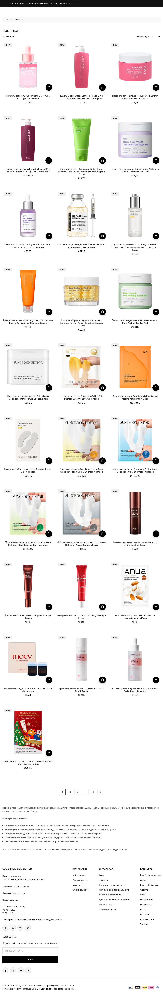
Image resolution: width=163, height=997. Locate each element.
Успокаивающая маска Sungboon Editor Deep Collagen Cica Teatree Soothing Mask (28, 543)
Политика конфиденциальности (114, 889)
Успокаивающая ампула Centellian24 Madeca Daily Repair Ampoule (135, 690)
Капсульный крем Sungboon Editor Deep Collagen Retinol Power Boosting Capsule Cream (81, 323)
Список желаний (80, 889)
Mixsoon (144, 914)
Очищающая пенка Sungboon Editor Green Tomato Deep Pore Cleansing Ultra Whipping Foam (81, 171)
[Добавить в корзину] (49, 87)
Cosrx (143, 894)
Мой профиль (78, 875)
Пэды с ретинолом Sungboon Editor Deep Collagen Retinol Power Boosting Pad (28, 397)
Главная (8, 19)
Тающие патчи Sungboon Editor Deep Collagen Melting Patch (28, 470)
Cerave (144, 889)
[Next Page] (100, 792)
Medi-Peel (145, 904)
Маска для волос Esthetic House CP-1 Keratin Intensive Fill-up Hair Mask (135, 97)
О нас (102, 875)
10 (93, 791)
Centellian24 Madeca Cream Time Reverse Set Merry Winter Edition (28, 763)
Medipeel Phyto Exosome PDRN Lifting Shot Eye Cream (81, 617)
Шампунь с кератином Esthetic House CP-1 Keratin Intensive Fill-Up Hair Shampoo (81, 97)
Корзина (76, 884)
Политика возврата (108, 904)
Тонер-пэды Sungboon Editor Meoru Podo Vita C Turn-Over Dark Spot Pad (135, 170)
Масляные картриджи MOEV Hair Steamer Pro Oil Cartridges (28, 690)
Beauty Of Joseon (149, 884)
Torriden (144, 924)
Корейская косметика (150, 875)
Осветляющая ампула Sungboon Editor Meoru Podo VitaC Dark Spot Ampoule (28, 246)
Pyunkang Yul (147, 919)
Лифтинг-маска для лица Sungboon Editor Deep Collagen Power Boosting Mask (81, 543)
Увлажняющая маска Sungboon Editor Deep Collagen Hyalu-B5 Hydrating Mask (135, 470)
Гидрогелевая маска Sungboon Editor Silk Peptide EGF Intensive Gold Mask (81, 397)
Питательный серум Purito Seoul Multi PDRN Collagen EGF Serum (28, 97)
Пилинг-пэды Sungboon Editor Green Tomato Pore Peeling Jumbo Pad (135, 322)
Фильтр (10, 36)
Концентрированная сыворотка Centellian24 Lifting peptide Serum (135, 543)
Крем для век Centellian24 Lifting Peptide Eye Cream (28, 617)
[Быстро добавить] (102, 87)
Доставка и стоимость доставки (114, 899)
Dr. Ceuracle (146, 899)
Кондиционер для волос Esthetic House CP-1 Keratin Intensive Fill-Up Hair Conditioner (28, 170)
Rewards (103, 880)
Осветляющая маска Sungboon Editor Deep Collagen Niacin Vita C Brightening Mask (81, 470)
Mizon (143, 909)
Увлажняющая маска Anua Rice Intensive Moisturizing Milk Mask (135, 617)
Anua (143, 880)
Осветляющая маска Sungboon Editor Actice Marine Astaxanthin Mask (135, 397)
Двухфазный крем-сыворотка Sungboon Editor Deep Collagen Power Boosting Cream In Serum (135, 247)
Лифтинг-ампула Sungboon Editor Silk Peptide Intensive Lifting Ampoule (81, 246)
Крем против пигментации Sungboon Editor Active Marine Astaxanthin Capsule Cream (28, 322)
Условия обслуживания (110, 894)
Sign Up (30, 959)
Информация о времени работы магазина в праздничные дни (33, 919)
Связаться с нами (107, 909)
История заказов (80, 880)
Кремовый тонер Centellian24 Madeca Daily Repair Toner (81, 690)
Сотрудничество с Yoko (110, 884)
